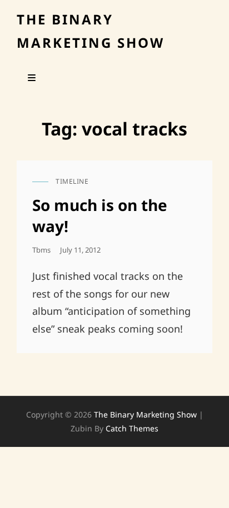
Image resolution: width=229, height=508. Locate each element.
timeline (72, 181)
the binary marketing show (145, 414)
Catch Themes (132, 428)
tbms (41, 250)
